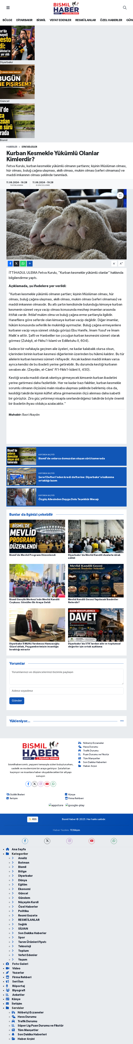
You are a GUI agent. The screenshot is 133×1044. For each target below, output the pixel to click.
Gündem (24, 897)
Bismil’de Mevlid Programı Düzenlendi (32, 555)
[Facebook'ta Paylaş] (10, 263)
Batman (23, 862)
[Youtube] (47, 784)
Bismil (22, 866)
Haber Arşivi (90, 766)
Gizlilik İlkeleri (17, 794)
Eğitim (22, 884)
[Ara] (125, 8)
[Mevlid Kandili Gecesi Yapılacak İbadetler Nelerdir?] (96, 580)
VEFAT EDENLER (60, 20)
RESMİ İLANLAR (85, 20)
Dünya (22, 880)
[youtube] (92, 841)
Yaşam (22, 959)
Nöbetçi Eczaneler (93, 743)
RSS (34, 819)
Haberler (11, 147)
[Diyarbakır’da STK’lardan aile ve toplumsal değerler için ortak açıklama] (96, 624)
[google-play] (75, 805)
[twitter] (47, 841)
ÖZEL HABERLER (111, 20)
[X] (34, 784)
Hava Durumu (90, 747)
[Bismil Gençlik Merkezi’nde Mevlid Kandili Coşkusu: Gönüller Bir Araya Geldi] (37, 580)
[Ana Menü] (8, 7)
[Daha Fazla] (30, 263)
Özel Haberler (28, 906)
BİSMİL (41, 20)
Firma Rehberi (76, 798)
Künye (71, 794)
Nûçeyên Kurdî (28, 902)
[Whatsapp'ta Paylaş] (23, 263)
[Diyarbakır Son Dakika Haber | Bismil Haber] (66, 8)
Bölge (22, 871)
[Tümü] (122, 721)
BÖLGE (7, 20)
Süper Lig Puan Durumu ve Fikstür (41, 1025)
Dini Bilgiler (29, 147)
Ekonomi (24, 889)
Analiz (22, 858)
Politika (23, 911)
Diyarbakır (25, 875)
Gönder (17, 700)
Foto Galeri (20, 963)
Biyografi (18, 990)
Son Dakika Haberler (32, 933)
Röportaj (18, 986)
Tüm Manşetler (91, 758)
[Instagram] (41, 784)
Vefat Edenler (27, 955)
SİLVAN (23, 928)
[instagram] (69, 841)
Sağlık (22, 924)
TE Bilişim (75, 830)
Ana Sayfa (19, 849)
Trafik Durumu (91, 750)
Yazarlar (18, 972)
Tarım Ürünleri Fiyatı (32, 941)
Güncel (23, 893)
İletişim (14, 798)
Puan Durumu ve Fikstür (96, 754)
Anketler (18, 994)
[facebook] (25, 841)
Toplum (23, 950)
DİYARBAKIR (24, 20)
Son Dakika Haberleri (95, 762)
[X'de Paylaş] (16, 263)
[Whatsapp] (53, 784)
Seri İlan (17, 981)
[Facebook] (28, 784)
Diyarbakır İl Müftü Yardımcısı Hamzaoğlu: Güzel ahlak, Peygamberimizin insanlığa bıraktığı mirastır (34, 647)
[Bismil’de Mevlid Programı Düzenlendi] (37, 536)
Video (16, 968)
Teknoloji (24, 946)
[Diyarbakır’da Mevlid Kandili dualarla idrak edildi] (96, 536)
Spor (21, 937)
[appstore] (56, 805)
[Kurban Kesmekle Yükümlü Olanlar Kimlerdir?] (66, 224)
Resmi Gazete (27, 915)
